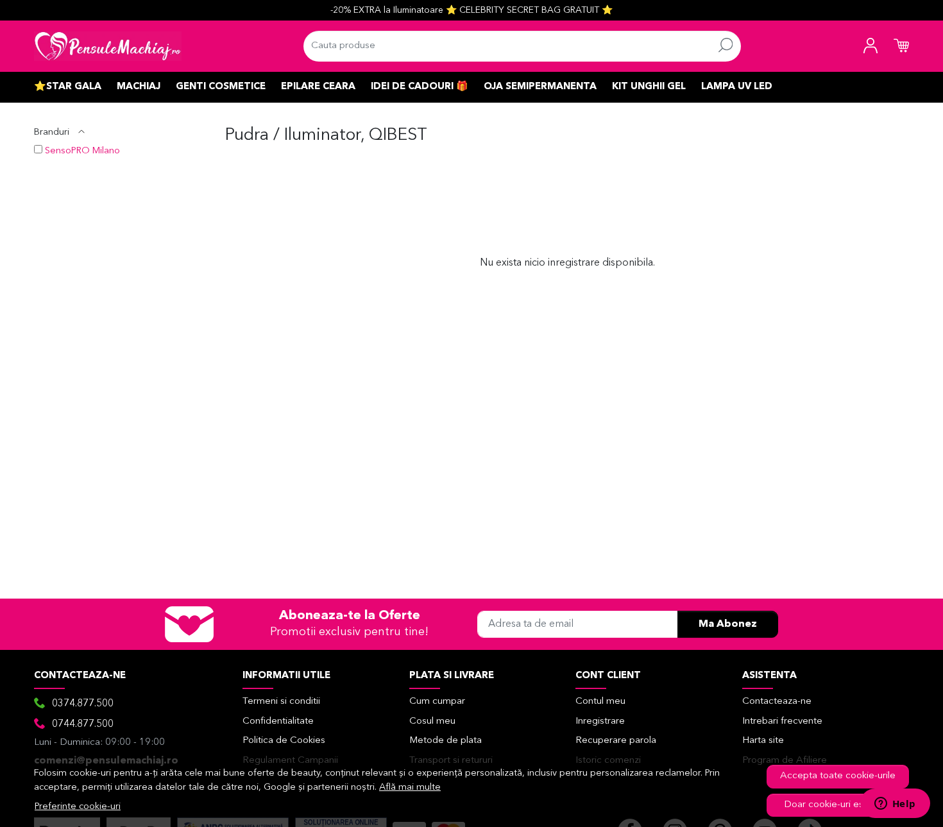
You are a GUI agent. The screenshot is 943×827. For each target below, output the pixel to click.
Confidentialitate (278, 721)
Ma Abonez (728, 624)
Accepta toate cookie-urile (838, 776)
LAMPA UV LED (736, 87)
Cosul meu (432, 721)
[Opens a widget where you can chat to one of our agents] (895, 805)
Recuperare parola (615, 741)
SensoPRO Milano (82, 151)
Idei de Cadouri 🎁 (419, 87)
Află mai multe (410, 787)
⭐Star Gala (67, 87)
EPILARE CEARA (318, 87)
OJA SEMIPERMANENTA (540, 87)
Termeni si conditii (281, 701)
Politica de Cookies (283, 741)
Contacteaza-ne (776, 701)
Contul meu (600, 701)
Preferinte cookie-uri (78, 807)
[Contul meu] (870, 46)
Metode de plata (445, 741)
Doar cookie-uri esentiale (838, 805)
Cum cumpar (437, 701)
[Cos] (901, 46)
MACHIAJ (138, 87)
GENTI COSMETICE (221, 87)
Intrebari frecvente (782, 721)
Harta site (763, 741)
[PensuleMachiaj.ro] (108, 46)
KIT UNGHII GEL (649, 87)
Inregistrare (600, 721)
